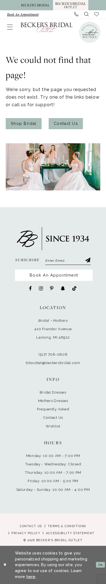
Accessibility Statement (70, 533)
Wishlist (53, 426)
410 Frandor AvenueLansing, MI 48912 (52, 333)
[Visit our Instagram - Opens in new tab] (41, 288)
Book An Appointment (54, 275)
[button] (10, 27)
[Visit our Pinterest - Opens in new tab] (52, 288)
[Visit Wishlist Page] (97, 14)
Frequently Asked (53, 409)
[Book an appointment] (89, 32)
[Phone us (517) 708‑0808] (76, 14)
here (31, 576)
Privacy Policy (25, 533)
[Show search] (87, 14)
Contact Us (66, 123)
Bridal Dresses (53, 392)
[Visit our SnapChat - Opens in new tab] (63, 288)
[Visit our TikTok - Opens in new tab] (74, 288)
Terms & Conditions (67, 526)
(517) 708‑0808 (52, 354)
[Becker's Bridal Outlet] (46, 27)
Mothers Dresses (53, 400)
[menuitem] (23, 14)
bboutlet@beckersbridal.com (53, 363)
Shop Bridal (24, 123)
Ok (100, 565)
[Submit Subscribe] (88, 261)
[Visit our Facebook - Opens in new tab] (30, 288)
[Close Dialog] (5, 564)
